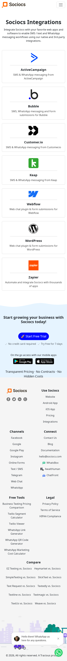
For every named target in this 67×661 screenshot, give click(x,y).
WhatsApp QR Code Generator (16, 541)
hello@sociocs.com (50, 456)
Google (16, 444)
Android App (50, 403)
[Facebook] (9, 399)
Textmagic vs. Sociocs (46, 594)
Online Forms (17, 462)
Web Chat (16, 481)
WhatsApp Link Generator (17, 531)
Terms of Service (50, 510)
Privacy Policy (50, 504)
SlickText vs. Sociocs (49, 577)
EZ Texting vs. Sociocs (19, 568)
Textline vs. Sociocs (20, 594)
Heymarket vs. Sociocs (47, 568)
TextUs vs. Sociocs (21, 603)
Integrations (50, 421)
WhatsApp (17, 487)
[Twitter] (14, 399)
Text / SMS (17, 469)
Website (50, 396)
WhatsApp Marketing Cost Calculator (16, 551)
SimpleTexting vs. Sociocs (21, 577)
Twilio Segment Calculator (17, 515)
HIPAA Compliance (50, 516)
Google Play (17, 450)
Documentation (50, 450)
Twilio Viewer (17, 523)
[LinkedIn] (20, 399)
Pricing (50, 415)
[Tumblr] (25, 399)
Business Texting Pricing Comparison (16, 505)
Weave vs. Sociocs (45, 603)
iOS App (50, 409)
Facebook (16, 438)
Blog (50, 444)
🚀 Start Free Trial (33, 336)
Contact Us (50, 438)
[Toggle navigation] (60, 5)
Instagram (17, 456)
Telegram (16, 475)
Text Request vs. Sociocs (21, 586)
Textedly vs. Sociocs (49, 586)
